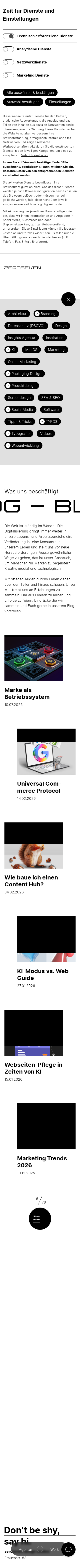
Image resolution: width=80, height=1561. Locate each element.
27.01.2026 (43, 978)
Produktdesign (24, 385)
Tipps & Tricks (20, 421)
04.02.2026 (31, 884)
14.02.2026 (39, 790)
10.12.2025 (42, 1165)
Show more (36, 1218)
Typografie (21, 433)
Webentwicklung (25, 445)
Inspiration (54, 337)
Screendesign (19, 397)
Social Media (22, 409)
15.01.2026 (33, 1071)
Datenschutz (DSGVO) (26, 325)
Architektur (17, 313)
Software (51, 409)
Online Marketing (22, 361)
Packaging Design (26, 373)
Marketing (56, 349)
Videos (46, 433)
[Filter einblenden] (68, 299)
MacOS (31, 349)
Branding (48, 313)
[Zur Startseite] (22, 267)
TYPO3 (51, 421)
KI (13, 349)
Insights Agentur (21, 337)
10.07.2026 (27, 696)
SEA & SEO (50, 397)
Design (61, 325)
